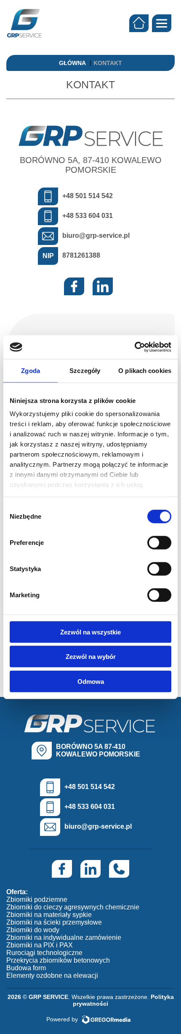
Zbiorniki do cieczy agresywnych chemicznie (72, 907)
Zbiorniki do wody (32, 929)
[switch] (159, 542)
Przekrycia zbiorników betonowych (58, 960)
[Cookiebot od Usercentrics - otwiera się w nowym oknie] (134, 347)
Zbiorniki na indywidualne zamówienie (63, 937)
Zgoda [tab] (30, 370)
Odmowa (90, 681)
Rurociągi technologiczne (44, 952)
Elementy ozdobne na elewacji (52, 975)
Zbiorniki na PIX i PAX (39, 945)
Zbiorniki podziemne (36, 899)
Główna (72, 63)
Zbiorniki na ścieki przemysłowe (54, 922)
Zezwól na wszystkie (90, 631)
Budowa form (26, 967)
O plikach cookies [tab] (144, 370)
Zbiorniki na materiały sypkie (49, 914)
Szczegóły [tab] (84, 370)
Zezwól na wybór (91, 656)
